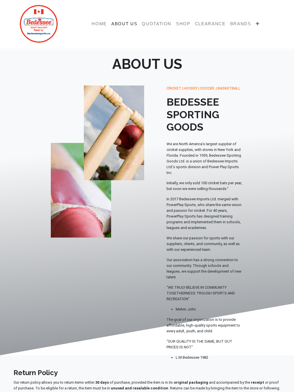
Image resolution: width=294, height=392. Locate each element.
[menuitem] (99, 24)
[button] (258, 24)
